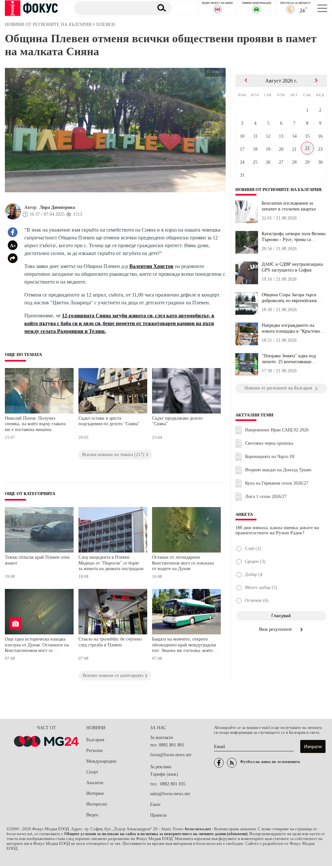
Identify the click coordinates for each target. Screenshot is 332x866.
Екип (155, 804)
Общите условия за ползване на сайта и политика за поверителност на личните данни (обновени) (155, 834)
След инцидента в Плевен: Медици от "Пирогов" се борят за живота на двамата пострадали (111, 563)
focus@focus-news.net (170, 754)
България (95, 739)
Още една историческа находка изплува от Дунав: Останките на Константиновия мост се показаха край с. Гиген (37, 646)
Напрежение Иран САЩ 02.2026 (277, 429)
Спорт (92, 772)
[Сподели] (13, 258)
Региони (94, 750)
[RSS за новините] (232, 763)
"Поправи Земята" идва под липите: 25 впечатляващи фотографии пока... (289, 358)
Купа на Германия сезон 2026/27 (276, 483)
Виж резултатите (276, 629)
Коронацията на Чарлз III (270, 456)
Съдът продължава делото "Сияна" (177, 421)
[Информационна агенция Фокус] (219, 763)
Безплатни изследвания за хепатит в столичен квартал (289, 206)
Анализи (94, 782)
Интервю (95, 793)
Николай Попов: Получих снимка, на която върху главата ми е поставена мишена (35, 424)
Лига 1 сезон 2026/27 (266, 496)
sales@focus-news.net (170, 793)
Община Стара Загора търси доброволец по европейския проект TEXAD (289, 297)
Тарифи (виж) (164, 774)
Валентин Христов (151, 266)
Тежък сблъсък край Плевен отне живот (37, 560)
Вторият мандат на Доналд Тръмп (278, 469)
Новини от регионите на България (278, 189)
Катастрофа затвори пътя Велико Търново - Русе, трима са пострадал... (294, 236)
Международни (101, 761)
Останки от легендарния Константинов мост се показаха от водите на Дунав (183, 563)
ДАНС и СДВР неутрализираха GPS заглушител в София (292, 267)
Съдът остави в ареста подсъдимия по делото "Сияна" (109, 421)
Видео (92, 814)
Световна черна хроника (269, 443)
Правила (158, 815)
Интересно (96, 804)
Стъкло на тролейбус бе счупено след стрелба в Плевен (110, 642)
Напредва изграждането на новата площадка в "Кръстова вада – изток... (291, 328)
